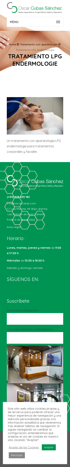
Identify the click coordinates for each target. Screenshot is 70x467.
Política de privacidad (21, 219)
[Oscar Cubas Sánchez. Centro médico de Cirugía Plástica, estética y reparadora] (35, 8)
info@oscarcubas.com (21, 203)
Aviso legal (14, 227)
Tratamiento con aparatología (38, 44)
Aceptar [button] (48, 447)
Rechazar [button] (17, 455)
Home (12, 44)
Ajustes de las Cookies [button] (24, 447)
